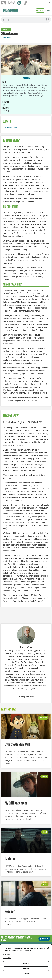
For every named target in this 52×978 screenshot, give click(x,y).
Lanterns (10, 858)
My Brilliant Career (16, 803)
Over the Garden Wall (17, 744)
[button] (48, 10)
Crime (4, 38)
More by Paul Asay (26, 696)
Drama (8, 38)
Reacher (10, 911)
